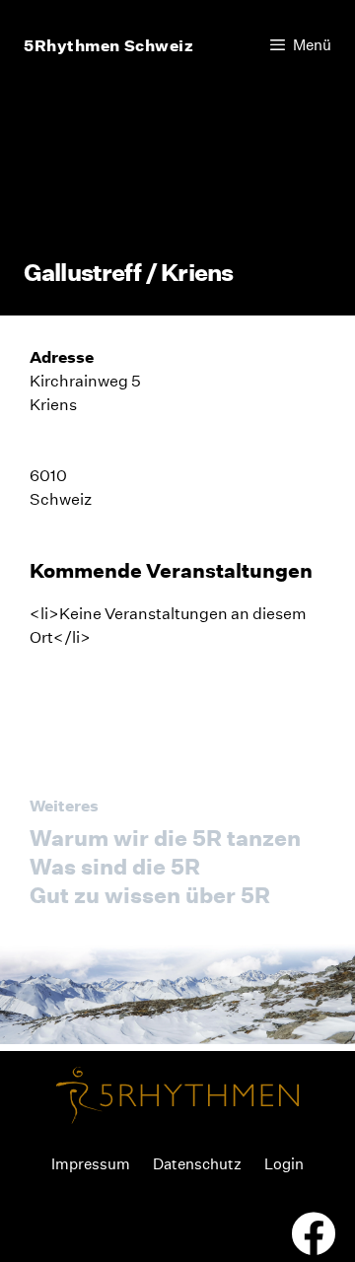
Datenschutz (197, 1164)
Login (284, 1164)
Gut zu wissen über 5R (150, 895)
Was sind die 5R (115, 866)
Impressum (90, 1164)
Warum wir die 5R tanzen (165, 838)
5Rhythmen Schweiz (109, 45)
